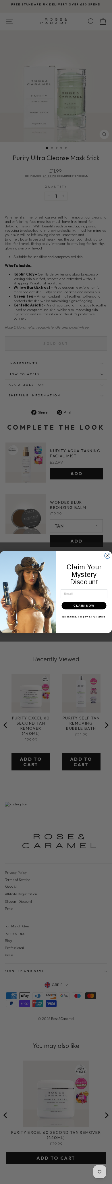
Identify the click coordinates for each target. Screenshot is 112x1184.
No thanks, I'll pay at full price (84, 616)
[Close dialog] (107, 556)
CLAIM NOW (84, 605)
